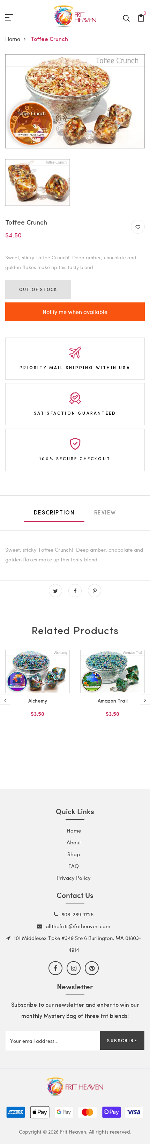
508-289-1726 (77, 914)
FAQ (73, 865)
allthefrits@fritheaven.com (78, 926)
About (74, 842)
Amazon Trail (113, 701)
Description (54, 513)
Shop (73, 854)
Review (105, 513)
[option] (37, 694)
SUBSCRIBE (122, 1040)
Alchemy (37, 701)
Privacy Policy (74, 877)
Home (12, 38)
